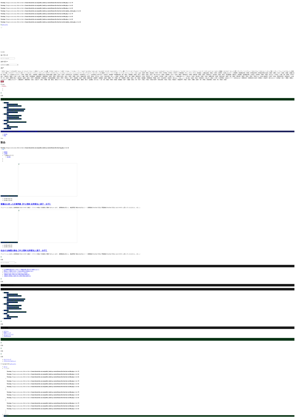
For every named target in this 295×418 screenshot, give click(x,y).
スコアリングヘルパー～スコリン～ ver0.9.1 (16, 272)
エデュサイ (13, 364)
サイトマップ (7, 359)
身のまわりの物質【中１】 (14, 106)
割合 (5, 135)
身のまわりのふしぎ (12, 127)
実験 (8, 125)
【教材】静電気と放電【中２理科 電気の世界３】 (17, 276)
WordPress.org (7, 336)
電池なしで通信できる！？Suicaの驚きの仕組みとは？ (18, 271)
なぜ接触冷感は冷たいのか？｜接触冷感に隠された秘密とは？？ (21, 269)
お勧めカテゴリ (9, 155)
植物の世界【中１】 (12, 104)
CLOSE (3, 52)
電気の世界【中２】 (12, 112)
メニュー (6, 414)
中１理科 (6, 102)
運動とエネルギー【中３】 (14, 119)
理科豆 (5, 123)
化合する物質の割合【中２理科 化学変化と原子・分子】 (24, 250)
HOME (5, 134)
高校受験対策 (7, 128)
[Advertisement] (147, 40)
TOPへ (5, 416)
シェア (7, 368)
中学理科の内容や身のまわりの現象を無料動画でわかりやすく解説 (19, 131)
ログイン (6, 331)
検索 (2, 81)
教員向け (6, 120)
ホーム (5, 366)
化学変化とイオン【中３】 (14, 115)
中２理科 (6, 107)
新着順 (5, 152)
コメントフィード (9, 334)
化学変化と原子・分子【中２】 (15, 110)
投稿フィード (7, 332)
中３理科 (6, 114)
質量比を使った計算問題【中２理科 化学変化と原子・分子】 (26, 204)
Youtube (4, 86)
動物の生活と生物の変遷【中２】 (16, 109)
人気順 (5, 153)
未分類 (8, 157)
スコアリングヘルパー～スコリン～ (16, 122)
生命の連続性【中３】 (13, 117)
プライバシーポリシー (10, 361)
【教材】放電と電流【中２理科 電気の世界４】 (17, 274)
